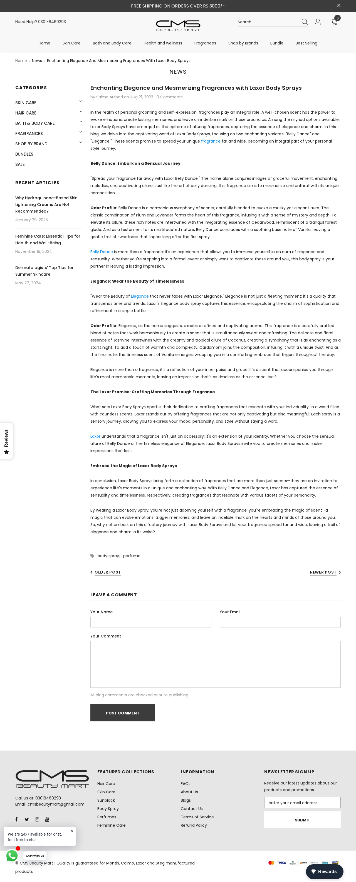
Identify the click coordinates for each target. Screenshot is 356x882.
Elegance (140, 296)
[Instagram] (37, 819)
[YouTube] (47, 819)
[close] (339, 5)
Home (21, 60)
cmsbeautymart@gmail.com (56, 804)
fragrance (211, 141)
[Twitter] (27, 819)
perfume (131, 556)
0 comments (170, 97)
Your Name (101, 612)
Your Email (230, 612)
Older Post (108, 572)
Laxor (95, 436)
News (37, 60)
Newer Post (323, 572)
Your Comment (105, 636)
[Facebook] (16, 819)
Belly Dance (101, 252)
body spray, (110, 556)
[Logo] (178, 26)
